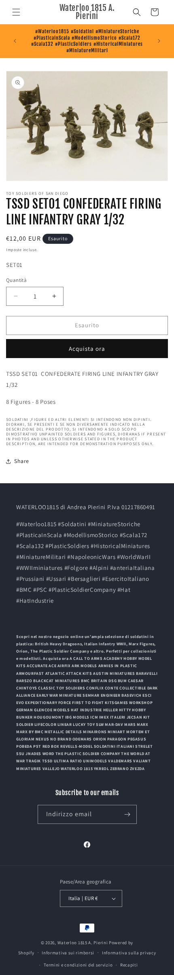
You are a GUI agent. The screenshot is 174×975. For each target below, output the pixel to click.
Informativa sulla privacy (129, 953)
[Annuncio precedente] (15, 41)
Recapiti (129, 965)
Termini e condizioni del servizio (78, 965)
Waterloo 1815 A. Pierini (82, 942)
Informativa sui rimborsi (68, 953)
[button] (16, 12)
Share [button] (21, 461)
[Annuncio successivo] (159, 41)
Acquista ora (87, 348)
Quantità (16, 280)
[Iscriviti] (127, 814)
